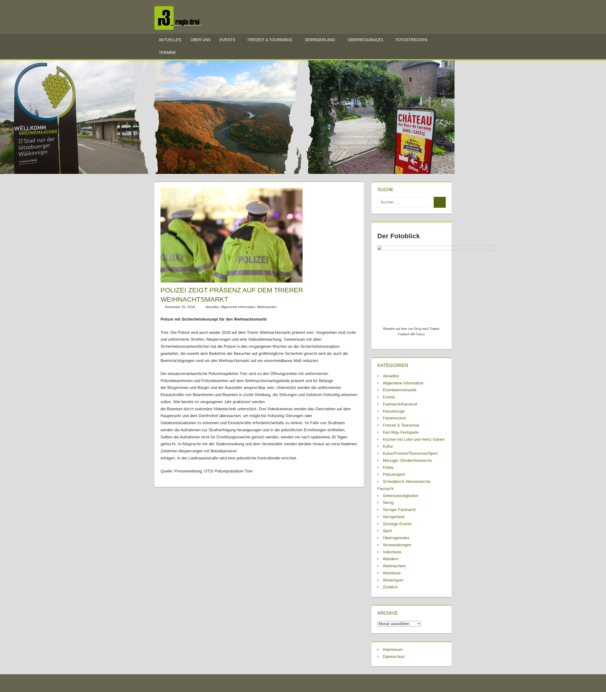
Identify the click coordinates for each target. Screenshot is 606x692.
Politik (388, 467)
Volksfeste (392, 552)
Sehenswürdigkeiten (400, 496)
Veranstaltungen (397, 545)
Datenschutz (394, 656)
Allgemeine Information (238, 307)
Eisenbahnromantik (400, 390)
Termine (167, 53)
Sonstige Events (397, 524)
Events (227, 40)
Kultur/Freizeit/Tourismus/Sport (410, 453)
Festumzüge (394, 411)
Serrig (388, 502)
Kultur (388, 446)
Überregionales (365, 40)
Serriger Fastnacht (399, 509)
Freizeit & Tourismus (270, 40)
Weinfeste (392, 573)
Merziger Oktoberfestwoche (407, 460)
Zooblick (390, 587)
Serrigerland (320, 40)
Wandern (390, 559)
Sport (387, 531)
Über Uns (201, 40)
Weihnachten (267, 307)
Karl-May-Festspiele (401, 432)
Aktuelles (170, 40)
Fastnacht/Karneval (400, 404)
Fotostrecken (411, 40)
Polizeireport (394, 474)
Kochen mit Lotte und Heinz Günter (414, 439)
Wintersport (393, 580)
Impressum (393, 649)
